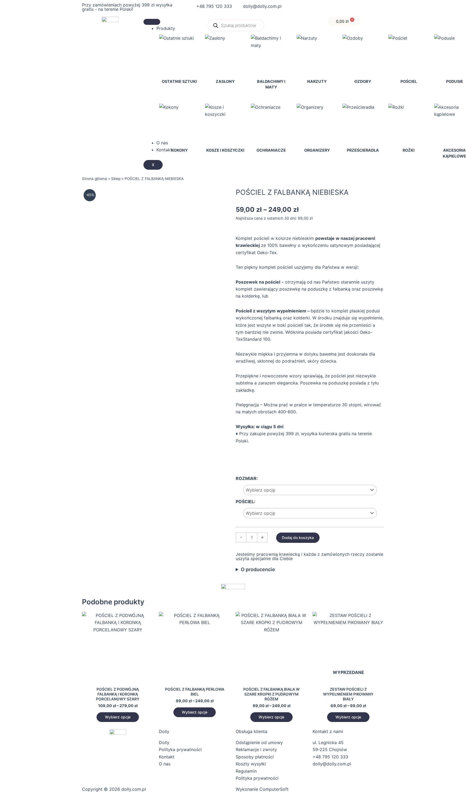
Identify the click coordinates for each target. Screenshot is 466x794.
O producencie (258, 569)
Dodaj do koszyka (298, 537)
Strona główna (94, 178)
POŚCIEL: (245, 501)
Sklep (116, 178)
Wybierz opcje (118, 717)
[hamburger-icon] (151, 22)
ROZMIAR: (247, 478)
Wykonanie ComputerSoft (262, 789)
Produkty (165, 28)
